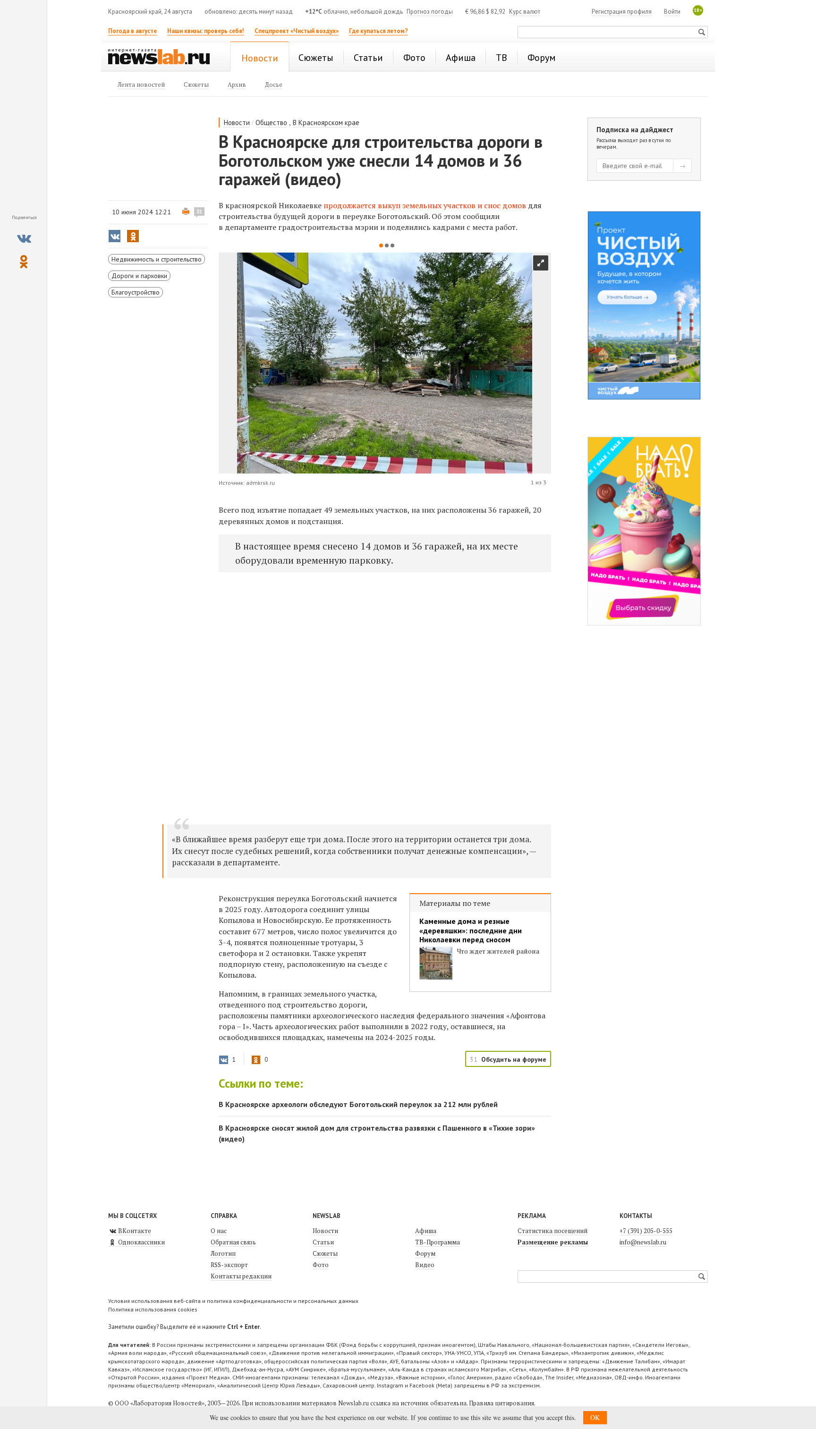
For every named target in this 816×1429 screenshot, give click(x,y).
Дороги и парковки (139, 275)
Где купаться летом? (378, 31)
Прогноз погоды (430, 12)
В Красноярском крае (326, 122)
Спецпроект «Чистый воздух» (297, 31)
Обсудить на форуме (513, 1059)
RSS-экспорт (229, 1264)
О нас (219, 1230)
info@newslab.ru (643, 1242)
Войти (672, 12)
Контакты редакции (241, 1276)
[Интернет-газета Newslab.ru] (163, 57)
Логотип (223, 1253)
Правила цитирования (501, 1403)
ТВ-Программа (437, 1242)
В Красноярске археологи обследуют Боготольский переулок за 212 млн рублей (358, 1104)
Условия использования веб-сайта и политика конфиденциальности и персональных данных (233, 1300)
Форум (425, 1253)
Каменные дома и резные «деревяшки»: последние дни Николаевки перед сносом (470, 930)
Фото (321, 1264)
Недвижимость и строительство (156, 259)
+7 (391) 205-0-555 (646, 1230)
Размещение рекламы (553, 1242)
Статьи (323, 1242)
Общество (271, 122)
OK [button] (595, 1417)
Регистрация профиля (622, 12)
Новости (237, 122)
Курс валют (524, 12)
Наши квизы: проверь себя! (205, 31)
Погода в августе (132, 31)
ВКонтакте (134, 1230)
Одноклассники (141, 1242)
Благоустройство (135, 292)
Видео (424, 1264)
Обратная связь (233, 1242)
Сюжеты (325, 1253)
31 (199, 211)
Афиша (425, 1230)
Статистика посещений (552, 1230)
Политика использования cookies (152, 1309)
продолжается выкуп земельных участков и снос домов (424, 205)
